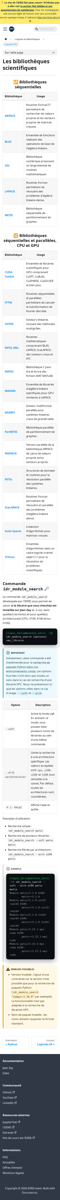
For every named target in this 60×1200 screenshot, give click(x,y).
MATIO (9, 371)
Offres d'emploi (12, 1167)
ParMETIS (11, 432)
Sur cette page (14, 52)
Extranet (8, 1132)
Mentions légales (13, 1173)
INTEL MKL (12, 348)
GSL (7, 165)
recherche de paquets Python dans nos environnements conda (28, 667)
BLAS (8, 141)
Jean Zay (8, 1068)
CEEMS (7, 1127)
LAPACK (10, 191)
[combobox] (45, 29)
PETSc (8, 479)
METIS (9, 215)
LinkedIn (8, 1103)
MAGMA (10, 391)
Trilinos (10, 557)
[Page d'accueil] (6, 39)
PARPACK (11, 453)
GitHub (7, 1092)
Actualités (9, 1162)
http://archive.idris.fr (48, 17)
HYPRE (9, 324)
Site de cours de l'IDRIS (17, 1138)
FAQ (5, 1157)
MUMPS (10, 412)
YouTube (8, 1097)
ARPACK (10, 116)
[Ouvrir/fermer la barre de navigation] (5, 29)
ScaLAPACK (12, 507)
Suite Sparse (13, 531)
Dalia (6, 1073)
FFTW (8, 302)
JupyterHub (10, 1122)
